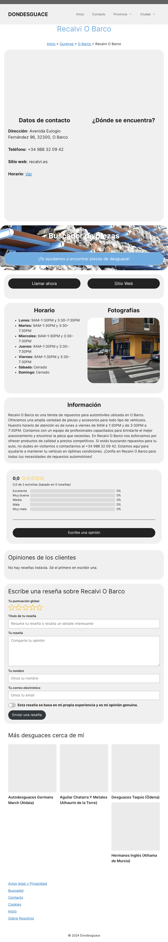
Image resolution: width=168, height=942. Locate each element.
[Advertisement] (84, 84)
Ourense (67, 44)
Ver (28, 173)
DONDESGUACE (28, 14)
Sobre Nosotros (21, 918)
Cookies (14, 904)
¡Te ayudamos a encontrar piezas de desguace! (84, 258)
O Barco (85, 44)
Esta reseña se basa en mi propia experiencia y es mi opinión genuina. (78, 705)
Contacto (98, 14)
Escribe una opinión (84, 533)
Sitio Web (124, 283)
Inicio (80, 14)
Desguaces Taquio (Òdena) (135, 797)
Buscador (16, 891)
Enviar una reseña (27, 715)
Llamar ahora (44, 283)
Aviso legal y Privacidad (27, 884)
